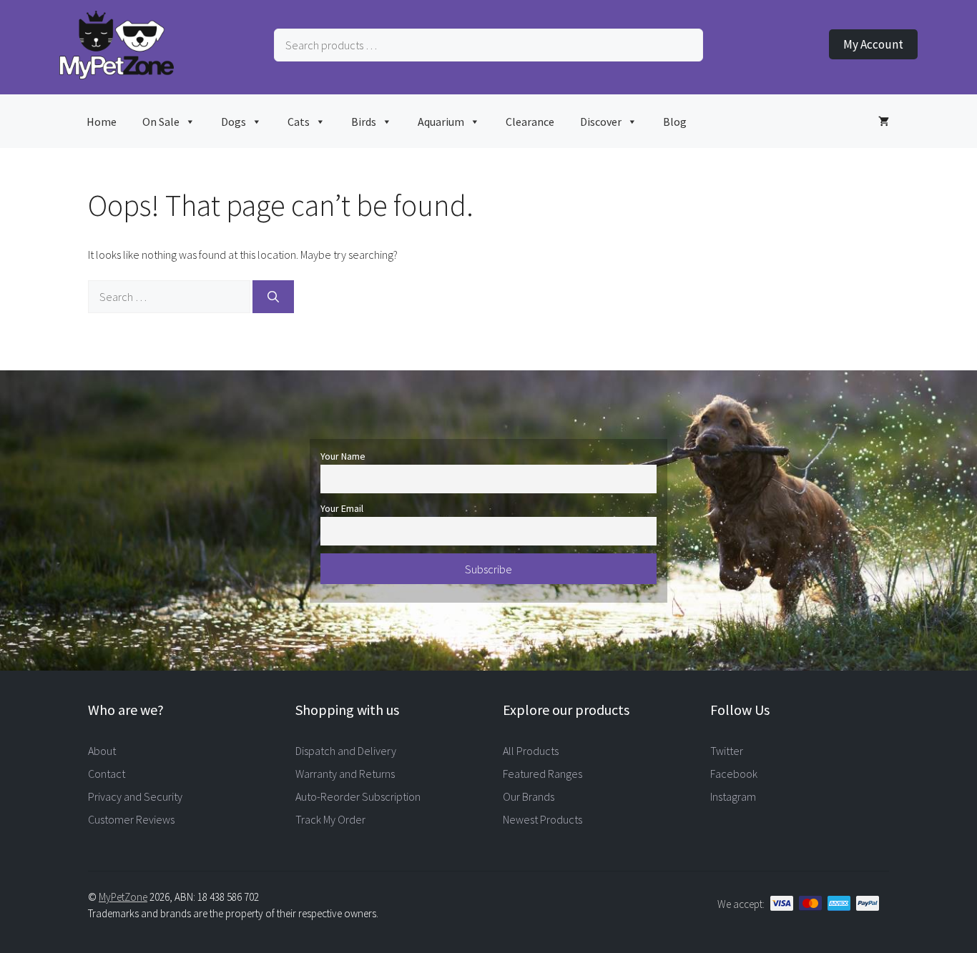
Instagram (733, 796)
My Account (873, 44)
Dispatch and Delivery (345, 751)
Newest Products (542, 819)
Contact (106, 773)
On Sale (161, 121)
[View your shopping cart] (883, 121)
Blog (675, 121)
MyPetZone (123, 897)
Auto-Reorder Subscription (358, 796)
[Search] (273, 296)
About (102, 751)
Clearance (530, 121)
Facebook (733, 773)
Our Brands (528, 796)
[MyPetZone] (116, 75)
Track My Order (330, 819)
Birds (363, 121)
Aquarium (441, 121)
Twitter (726, 751)
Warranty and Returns (345, 773)
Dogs (233, 121)
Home (102, 121)
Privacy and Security (135, 796)
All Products (531, 751)
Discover (601, 121)
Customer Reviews (131, 819)
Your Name (342, 456)
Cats (299, 121)
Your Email (341, 508)
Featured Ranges (542, 773)
